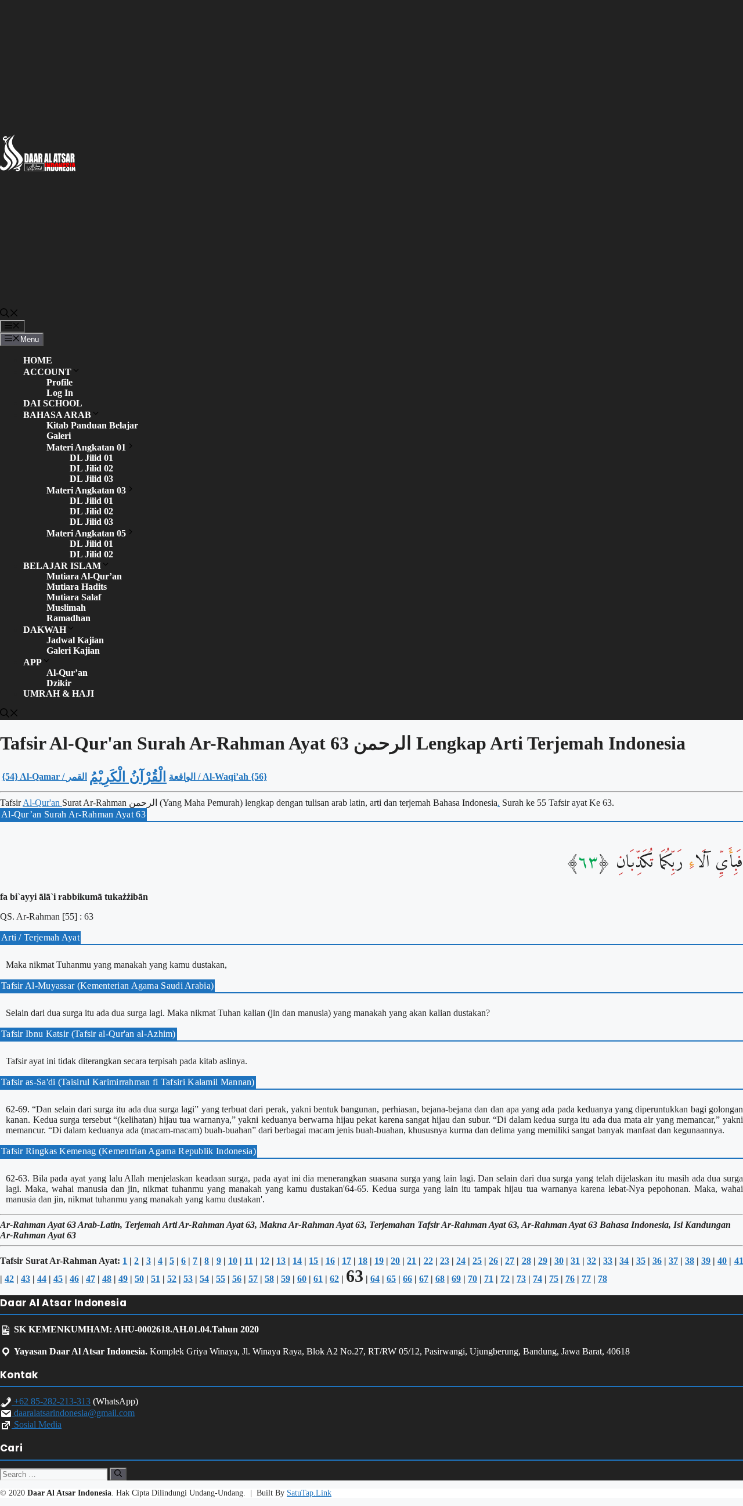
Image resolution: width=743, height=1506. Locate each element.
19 (379, 1261)
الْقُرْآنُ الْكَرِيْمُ (128, 776)
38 (689, 1261)
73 (521, 1279)
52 (171, 1279)
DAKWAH (44, 630)
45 (58, 1279)
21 (411, 1261)
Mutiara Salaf (73, 597)
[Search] (118, 1474)
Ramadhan (68, 618)
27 (509, 1261)
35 (640, 1261)
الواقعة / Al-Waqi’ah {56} (218, 776)
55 (220, 1279)
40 (722, 1261)
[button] (9, 314)
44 (41, 1279)
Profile (59, 382)
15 (313, 1261)
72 (505, 1279)
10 (232, 1261)
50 (139, 1279)
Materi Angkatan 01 (86, 447)
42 (9, 1279)
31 (575, 1261)
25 (477, 1261)
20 (395, 1261)
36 (657, 1261)
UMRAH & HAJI (58, 693)
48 (106, 1279)
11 (248, 1261)
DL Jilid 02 (91, 468)
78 (602, 1279)
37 (673, 1261)
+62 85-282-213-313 (51, 1401)
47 (90, 1279)
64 (375, 1279)
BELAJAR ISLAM (62, 566)
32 (591, 1261)
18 (362, 1261)
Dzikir (58, 683)
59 (285, 1279)
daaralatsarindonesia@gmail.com (73, 1413)
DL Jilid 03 (91, 479)
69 (456, 1279)
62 (334, 1279)
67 (423, 1279)
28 (526, 1261)
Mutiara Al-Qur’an (84, 576)
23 (444, 1261)
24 (461, 1261)
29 (542, 1261)
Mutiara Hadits (76, 587)
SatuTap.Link (309, 1493)
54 (204, 1279)
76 (570, 1279)
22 (428, 1261)
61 (318, 1279)
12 (264, 1261)
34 (624, 1261)
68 (440, 1279)
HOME (37, 360)
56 (236, 1279)
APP (32, 662)
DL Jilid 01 (91, 458)
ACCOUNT (47, 372)
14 (297, 1261)
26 (493, 1261)
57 (253, 1279)
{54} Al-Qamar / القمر (44, 776)
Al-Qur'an (42, 803)
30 (559, 1261)
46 (74, 1279)
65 (391, 1279)
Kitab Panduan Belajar (92, 425)
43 (25, 1279)
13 (281, 1261)
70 (472, 1279)
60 (301, 1279)
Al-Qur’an (67, 673)
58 (269, 1279)
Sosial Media (37, 1424)
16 (330, 1261)
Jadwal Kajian (75, 640)
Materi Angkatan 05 (86, 533)
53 (188, 1279)
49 (123, 1279)
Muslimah (66, 608)
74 (537, 1279)
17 (346, 1261)
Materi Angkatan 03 (86, 490)
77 (586, 1279)
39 (705, 1261)
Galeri (58, 436)
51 (155, 1279)
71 (488, 1279)
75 (553, 1279)
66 (407, 1279)
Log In (59, 393)
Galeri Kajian (73, 650)
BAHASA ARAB (57, 415)
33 (607, 1261)
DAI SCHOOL (52, 403)
